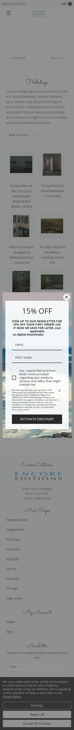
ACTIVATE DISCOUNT (37, 419)
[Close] (67, 297)
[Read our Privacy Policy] (59, 390)
